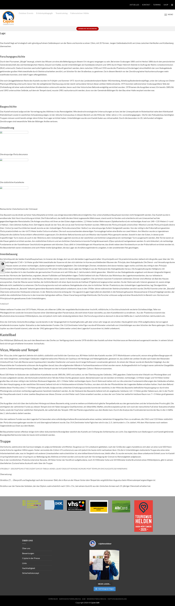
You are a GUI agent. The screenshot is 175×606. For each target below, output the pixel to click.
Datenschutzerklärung (70, 599)
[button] (172, 4)
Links (24, 563)
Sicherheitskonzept (30, 573)
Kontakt (146, 5)
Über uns (26, 548)
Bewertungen (28, 553)
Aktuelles (134, 5)
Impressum (53, 599)
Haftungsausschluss (117, 599)
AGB (84, 599)
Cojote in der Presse (31, 558)
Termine (157, 5)
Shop (166, 5)
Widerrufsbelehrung (96, 599)
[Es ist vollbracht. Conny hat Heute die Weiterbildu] (104, 565)
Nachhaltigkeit (28, 568)
